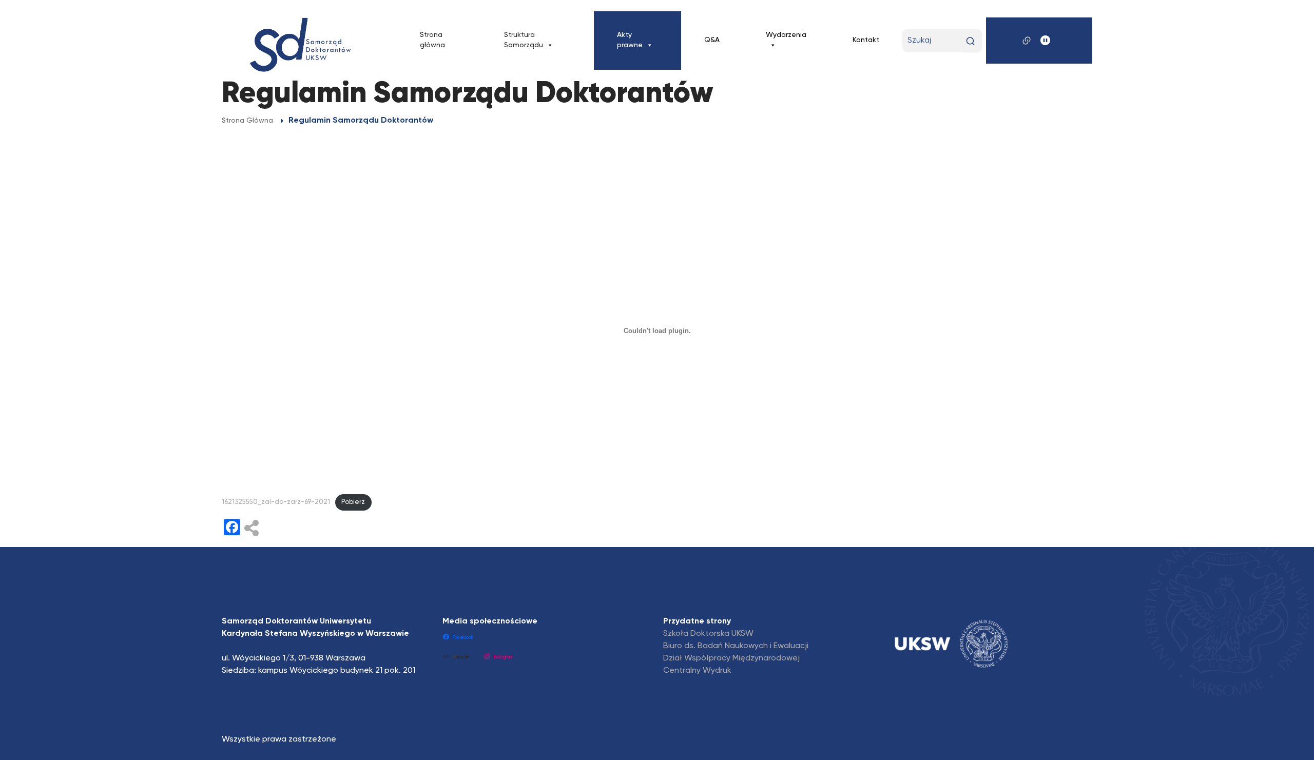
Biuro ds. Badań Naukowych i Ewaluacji (735, 646)
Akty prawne (630, 40)
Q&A (712, 40)
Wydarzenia (786, 34)
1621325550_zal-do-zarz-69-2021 (276, 502)
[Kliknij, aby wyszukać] (970, 40)
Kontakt (866, 40)
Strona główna (432, 40)
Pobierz (353, 502)
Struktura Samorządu (523, 40)
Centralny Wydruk (697, 671)
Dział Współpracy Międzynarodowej (731, 658)
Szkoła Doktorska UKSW (708, 634)
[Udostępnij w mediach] (251, 529)
